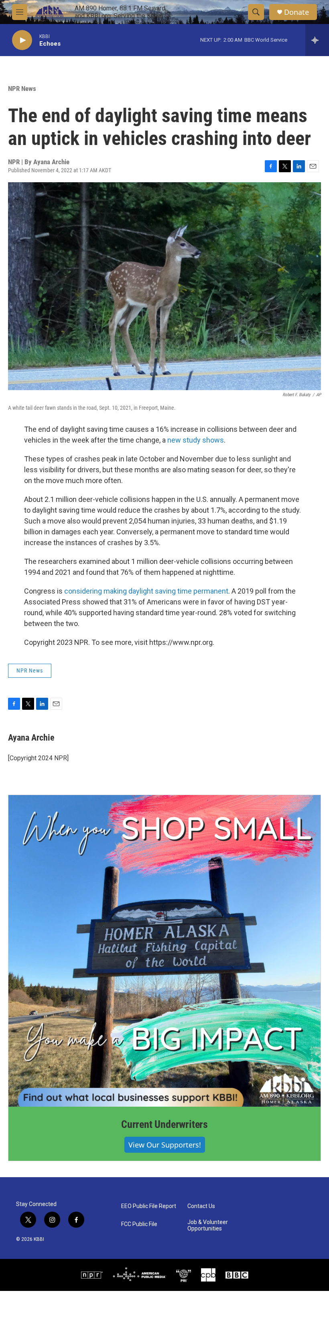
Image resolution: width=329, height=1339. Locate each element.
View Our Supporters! (164, 1145)
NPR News (22, 89)
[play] (22, 40)
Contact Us (201, 1206)
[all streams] (317, 40)
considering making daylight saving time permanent (146, 591)
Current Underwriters (164, 1124)
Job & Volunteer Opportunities (207, 1225)
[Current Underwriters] (164, 951)
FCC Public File (139, 1224)
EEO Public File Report (148, 1206)
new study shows (195, 440)
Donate (296, 12)
